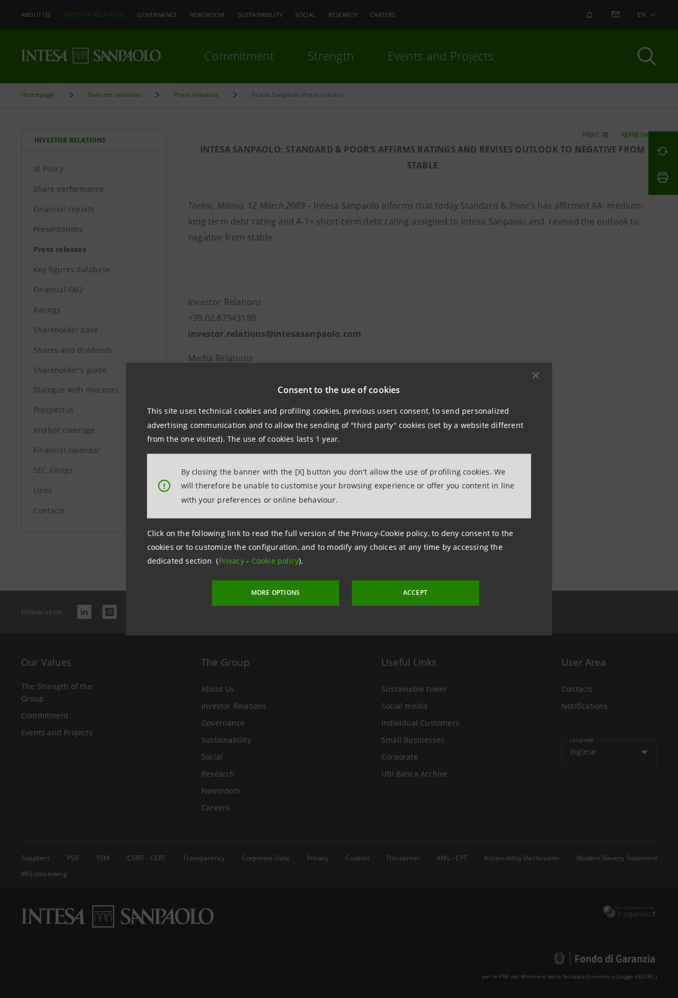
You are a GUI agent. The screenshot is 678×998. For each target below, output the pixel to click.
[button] (536, 375)
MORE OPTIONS (275, 592)
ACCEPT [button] (415, 592)
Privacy (233, 561)
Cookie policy (275, 561)
